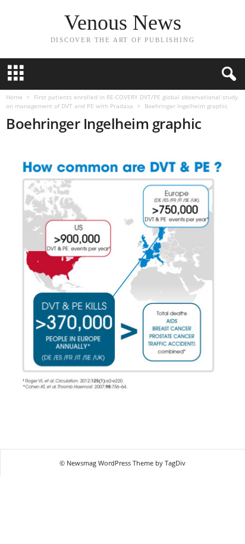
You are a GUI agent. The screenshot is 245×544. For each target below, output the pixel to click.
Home (14, 97)
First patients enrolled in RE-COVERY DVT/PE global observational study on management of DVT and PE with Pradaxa (122, 101)
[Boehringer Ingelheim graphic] (122, 287)
